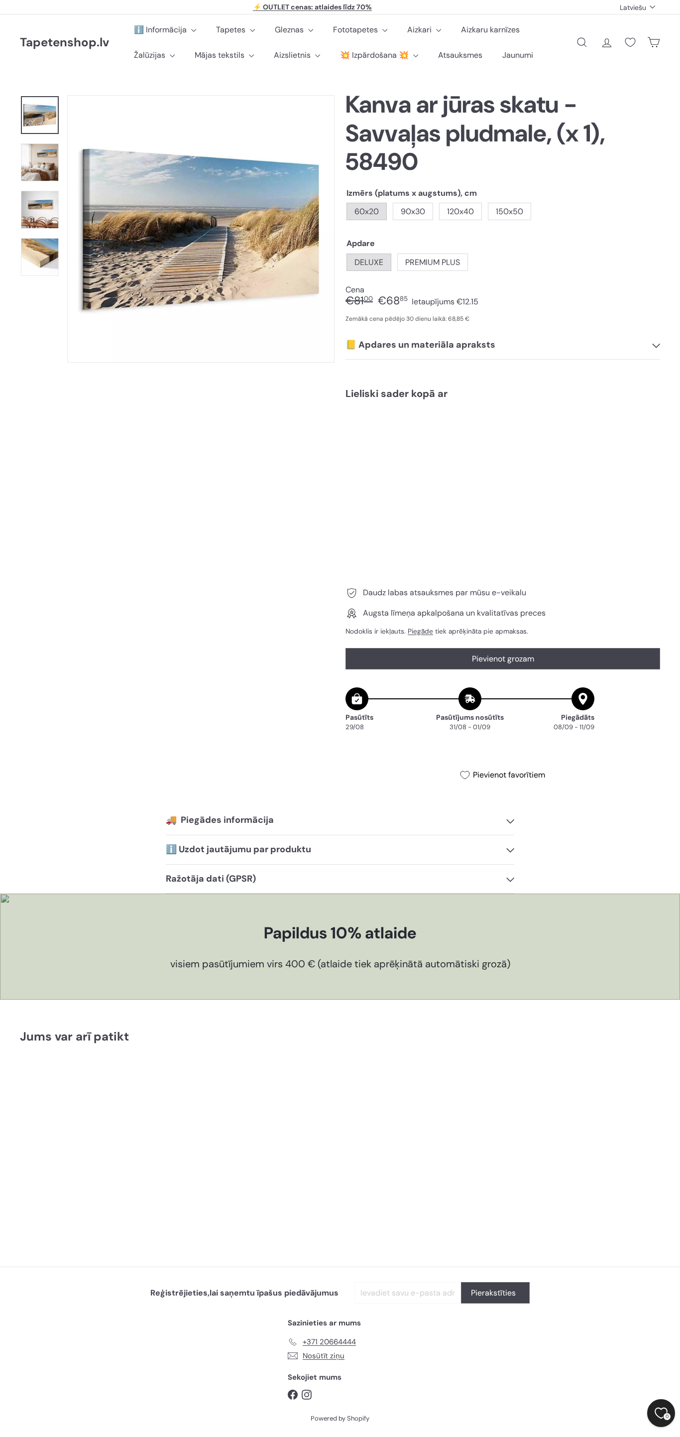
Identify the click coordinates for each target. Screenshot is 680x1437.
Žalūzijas (150, 55)
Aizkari (420, 29)
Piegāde (420, 631)
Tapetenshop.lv (64, 42)
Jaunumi (517, 55)
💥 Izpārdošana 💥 (375, 55)
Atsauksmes (460, 55)
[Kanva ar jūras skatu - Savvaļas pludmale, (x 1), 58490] (502, 441)
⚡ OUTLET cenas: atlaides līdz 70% (312, 6)
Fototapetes (356, 29)
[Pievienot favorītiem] (647, 427)
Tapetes (231, 29)
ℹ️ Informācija (161, 29)
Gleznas (290, 29)
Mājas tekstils (220, 55)
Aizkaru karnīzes (490, 29)
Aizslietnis (293, 55)
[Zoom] (201, 229)
